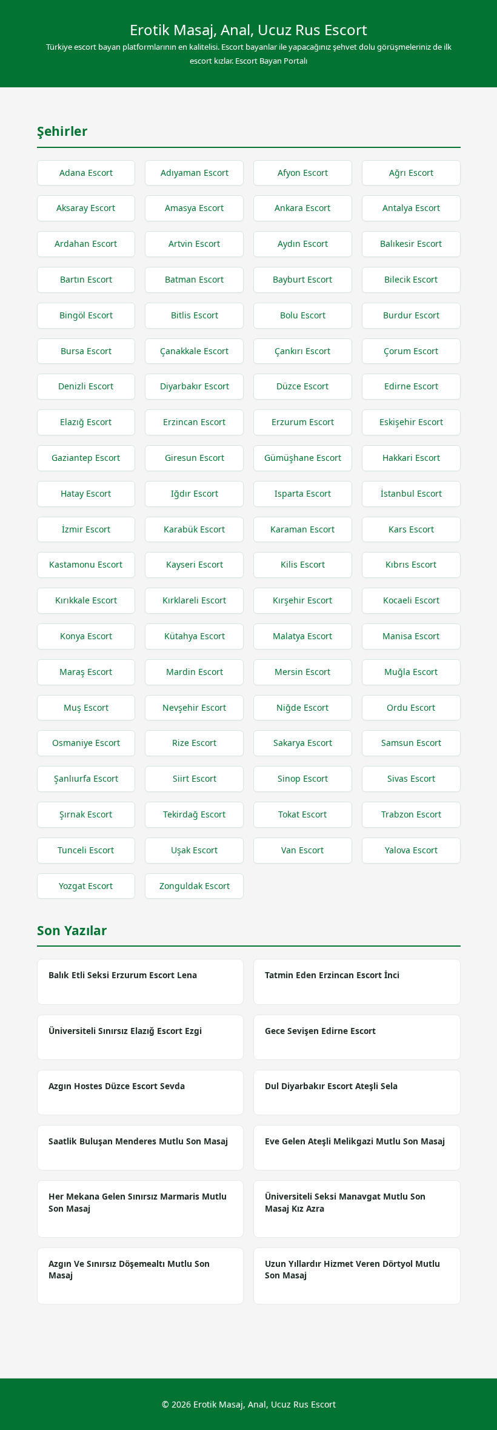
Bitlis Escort (194, 315)
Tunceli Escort (86, 850)
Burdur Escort (411, 315)
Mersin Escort (302, 671)
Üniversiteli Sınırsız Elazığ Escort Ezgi (125, 1030)
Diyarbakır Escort (194, 386)
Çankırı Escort (302, 351)
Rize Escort (194, 742)
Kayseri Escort (194, 564)
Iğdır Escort (194, 493)
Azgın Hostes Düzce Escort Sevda (116, 1086)
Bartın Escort (86, 279)
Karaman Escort (302, 529)
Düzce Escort (302, 386)
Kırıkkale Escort (86, 600)
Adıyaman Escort (194, 172)
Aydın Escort (303, 243)
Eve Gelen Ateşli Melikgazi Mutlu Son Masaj (355, 1141)
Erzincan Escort (194, 422)
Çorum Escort (411, 351)
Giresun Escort (194, 457)
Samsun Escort (411, 742)
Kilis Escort (303, 564)
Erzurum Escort (303, 422)
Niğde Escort (302, 707)
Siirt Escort (194, 778)
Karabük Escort (194, 529)
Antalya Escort (411, 207)
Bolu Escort (302, 315)
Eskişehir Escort (411, 422)
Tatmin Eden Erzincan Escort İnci (332, 975)
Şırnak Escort (85, 814)
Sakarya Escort (302, 742)
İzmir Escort (86, 529)
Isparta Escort (303, 493)
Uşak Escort (194, 850)
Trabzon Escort (411, 814)
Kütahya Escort (194, 636)
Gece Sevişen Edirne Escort (320, 1030)
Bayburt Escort (302, 279)
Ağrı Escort (411, 172)
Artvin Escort (194, 243)
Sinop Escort (303, 778)
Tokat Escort (302, 814)
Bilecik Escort (411, 279)
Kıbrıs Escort (410, 564)
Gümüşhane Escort (302, 457)
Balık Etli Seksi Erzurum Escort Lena (122, 975)
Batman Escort (194, 279)
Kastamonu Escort (85, 564)
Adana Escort (86, 172)
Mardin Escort (194, 671)
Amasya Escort (194, 207)
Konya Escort (86, 636)
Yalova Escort (411, 850)
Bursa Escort (86, 351)
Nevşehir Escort (194, 707)
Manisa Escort (410, 636)
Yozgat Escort (86, 885)
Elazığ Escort (86, 422)
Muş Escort (86, 707)
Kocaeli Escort (411, 600)
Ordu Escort (411, 707)
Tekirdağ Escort (194, 814)
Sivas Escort (411, 778)
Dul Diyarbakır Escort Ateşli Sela (331, 1086)
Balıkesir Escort (411, 243)
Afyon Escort (303, 172)
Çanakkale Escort (194, 351)
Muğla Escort (411, 671)
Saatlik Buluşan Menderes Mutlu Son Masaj (138, 1141)
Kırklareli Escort (194, 600)
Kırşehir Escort (302, 600)
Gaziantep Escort (86, 457)
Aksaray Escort (85, 207)
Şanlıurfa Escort (86, 778)
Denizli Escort (85, 386)
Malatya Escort (302, 636)
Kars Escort (411, 529)
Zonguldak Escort (194, 885)
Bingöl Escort (86, 315)
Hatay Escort (86, 493)
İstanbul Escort (411, 493)
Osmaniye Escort (86, 742)
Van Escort (302, 850)
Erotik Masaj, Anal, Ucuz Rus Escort (248, 29)
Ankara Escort (302, 207)
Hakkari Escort (411, 457)
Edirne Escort (411, 386)
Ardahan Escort (86, 243)
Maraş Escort (85, 671)
